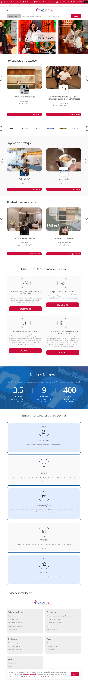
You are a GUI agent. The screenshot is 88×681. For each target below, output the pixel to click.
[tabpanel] (44, 37)
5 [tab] (47, 51)
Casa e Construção (63, 1)
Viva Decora (6, 1)
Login (48, 626)
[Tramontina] (38, 128)
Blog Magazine (49, 1)
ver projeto (36, 189)
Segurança (50, 650)
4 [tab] (45, 51)
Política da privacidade (15, 626)
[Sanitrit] (62, 128)
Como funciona (13, 619)
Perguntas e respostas (54, 643)
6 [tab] (49, 51)
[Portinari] (13, 128)
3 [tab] (42, 51)
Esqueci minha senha (54, 629)
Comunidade (17, 1)
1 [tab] (38, 51)
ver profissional (35, 114)
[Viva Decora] (44, 10)
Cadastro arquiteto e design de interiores (60, 616)
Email (10, 666)
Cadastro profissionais (54, 619)
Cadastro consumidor (54, 623)
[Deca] (25, 128)
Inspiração (28, 1)
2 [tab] (40, 51)
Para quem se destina (15, 623)
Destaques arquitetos (15, 643)
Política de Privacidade (29, 674)
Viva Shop (38, 1)
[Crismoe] (75, 128)
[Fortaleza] (50, 128)
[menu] (7, 10)
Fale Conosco (48, 676)
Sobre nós (11, 616)
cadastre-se (25, 308)
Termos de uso (13, 629)
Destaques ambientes (15, 650)
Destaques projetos (14, 646)
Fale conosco (12, 663)
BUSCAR (76, 16)
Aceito (75, 674)
